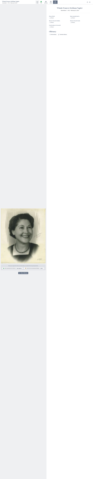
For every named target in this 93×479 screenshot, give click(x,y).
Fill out (52, 17)
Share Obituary (24, 273)
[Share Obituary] (87, 2)
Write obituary (53, 34)
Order (41, 268)
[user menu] (90, 2)
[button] (23, 235)
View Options (19, 268)
